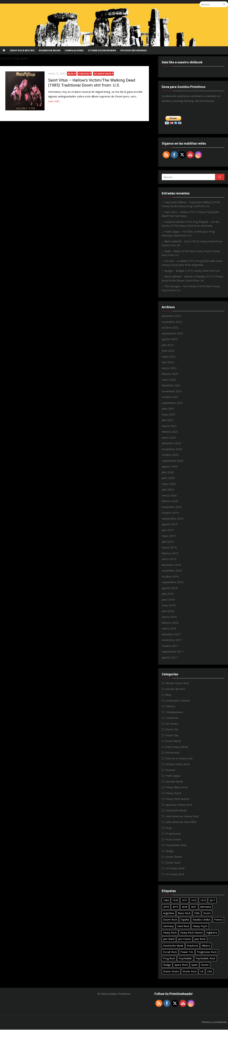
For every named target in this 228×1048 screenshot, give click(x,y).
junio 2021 (168, 408)
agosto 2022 (170, 339)
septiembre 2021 (172, 403)
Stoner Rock (172, 862)
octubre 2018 (170, 576)
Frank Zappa (172, 775)
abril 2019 (168, 541)
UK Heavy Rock (175, 868)
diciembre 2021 (171, 385)
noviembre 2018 (172, 570)
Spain (194, 964)
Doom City (171, 735)
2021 (194, 906)
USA (209, 971)
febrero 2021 (170, 431)
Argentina (168, 913)
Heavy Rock (170, 932)
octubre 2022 (170, 327)
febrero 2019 (170, 553)
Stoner (205, 964)
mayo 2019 (169, 536)
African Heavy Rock (177, 683)
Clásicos (83, 73)
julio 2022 (168, 345)
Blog (71, 73)
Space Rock (181, 964)
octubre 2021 (170, 397)
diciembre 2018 (171, 565)
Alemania (205, 906)
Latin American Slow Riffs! (180, 822)
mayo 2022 (169, 356)
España (185, 919)
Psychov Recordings (133, 50)
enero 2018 (169, 628)
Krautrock (192, 945)
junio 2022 (168, 350)
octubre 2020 (170, 455)
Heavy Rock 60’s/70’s (22, 50)
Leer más (54, 101)
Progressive (173, 833)
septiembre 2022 (172, 333)
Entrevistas (172, 752)
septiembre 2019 (172, 518)
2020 (184, 906)
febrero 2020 (170, 501)
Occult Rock (170, 952)
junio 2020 (168, 478)
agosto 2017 (170, 657)
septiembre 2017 (172, 651)
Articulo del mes (175, 689)
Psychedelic (185, 958)
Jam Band (168, 939)
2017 (212, 900)
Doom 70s (171, 729)
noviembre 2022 (172, 322)
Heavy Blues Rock (176, 787)
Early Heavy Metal (176, 747)
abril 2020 (168, 489)
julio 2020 (168, 472)
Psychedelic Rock (175, 845)
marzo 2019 (169, 547)
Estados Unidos (202, 919)
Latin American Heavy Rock (182, 816)
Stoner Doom (173, 856)
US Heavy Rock (102, 73)
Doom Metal (173, 741)
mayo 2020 (169, 484)
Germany (168, 926)
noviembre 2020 (172, 449)
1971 (184, 900)
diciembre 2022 (171, 316)
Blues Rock (184, 913)
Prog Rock (169, 958)
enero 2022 (169, 379)
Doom (207, 913)
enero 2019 (169, 559)
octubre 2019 (170, 512)
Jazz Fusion (184, 939)
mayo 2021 (169, 414)
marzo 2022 (169, 368)
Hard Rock (183, 926)
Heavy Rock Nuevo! (177, 799)
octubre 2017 (170, 646)
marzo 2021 (169, 426)
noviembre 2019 (172, 507)
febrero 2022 (170, 374)
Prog (168, 828)
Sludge (169, 851)
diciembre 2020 (171, 443)
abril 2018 (168, 611)
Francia (218, 919)
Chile (197, 913)
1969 (166, 900)
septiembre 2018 (172, 582)
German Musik (174, 781)
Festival (170, 770)
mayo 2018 (169, 605)
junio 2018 (168, 599)
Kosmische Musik (49, 50)
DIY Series (171, 723)
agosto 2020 (170, 466)
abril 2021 (168, 420)
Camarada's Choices (177, 700)
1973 (203, 900)
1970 (175, 900)
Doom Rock (170, 919)
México (206, 945)
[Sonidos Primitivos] (114, 25)
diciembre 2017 (171, 634)
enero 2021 (169, 437)
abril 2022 (168, 362)
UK (202, 971)
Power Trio (186, 952)
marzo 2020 (169, 495)
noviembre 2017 (172, 640)
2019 (175, 906)
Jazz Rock (200, 939)
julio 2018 (168, 593)
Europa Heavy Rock (177, 764)
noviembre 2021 (172, 391)
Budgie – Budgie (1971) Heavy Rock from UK (192, 270)
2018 (166, 906)
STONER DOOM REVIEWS (102, 50)
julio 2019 (168, 530)
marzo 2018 (169, 617)
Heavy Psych (173, 793)
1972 (194, 900)
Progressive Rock (207, 952)
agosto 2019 (170, 524)
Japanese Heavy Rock (178, 804)
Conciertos (172, 717)
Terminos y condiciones (214, 1022)
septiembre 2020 (172, 460)
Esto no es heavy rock (179, 758)
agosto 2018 (170, 588)
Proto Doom (173, 839)
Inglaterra (211, 932)
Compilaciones (74, 50)
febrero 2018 (170, 622)
